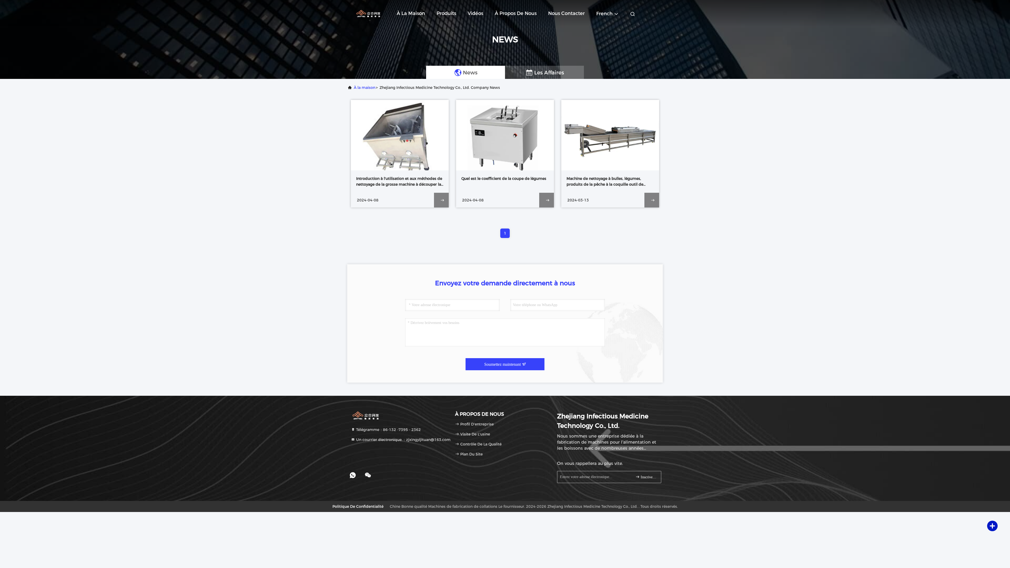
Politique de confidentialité (357, 506)
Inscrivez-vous (648, 477)
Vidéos (475, 13)
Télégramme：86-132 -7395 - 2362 (388, 429)
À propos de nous (516, 13)
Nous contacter (566, 13)
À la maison (411, 13)
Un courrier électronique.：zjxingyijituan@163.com (403, 439)
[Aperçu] (368, 13)
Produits (446, 13)
